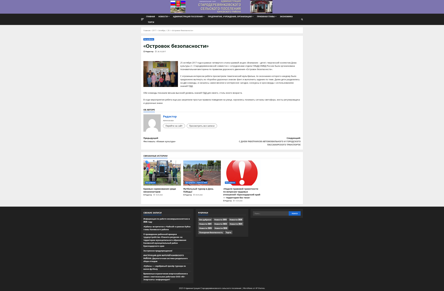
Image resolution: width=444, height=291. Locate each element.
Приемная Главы (266, 16)
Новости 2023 (220, 223)
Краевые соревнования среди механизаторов (159, 190)
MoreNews (248, 288)
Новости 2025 (205, 228)
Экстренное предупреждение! (157, 250)
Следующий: (270, 141)
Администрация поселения (188, 16)
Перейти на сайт (174, 125)
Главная (150, 16)
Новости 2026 (202, 183)
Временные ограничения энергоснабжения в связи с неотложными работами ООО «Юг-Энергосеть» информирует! (165, 276)
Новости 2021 (205, 223)
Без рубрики (148, 39)
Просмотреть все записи (202, 125)
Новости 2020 (236, 219)
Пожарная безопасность (211, 232)
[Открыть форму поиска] (302, 19)
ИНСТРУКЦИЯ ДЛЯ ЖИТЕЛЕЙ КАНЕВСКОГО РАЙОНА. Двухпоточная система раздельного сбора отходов (165, 258)
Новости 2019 (220, 219)
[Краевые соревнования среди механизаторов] (162, 173)
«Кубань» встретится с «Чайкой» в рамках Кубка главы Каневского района (166, 228)
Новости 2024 (236, 223)
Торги (151, 22)
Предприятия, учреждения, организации (230, 16)
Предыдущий (159, 139)
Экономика (286, 16)
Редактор (149, 51)
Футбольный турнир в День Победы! (198, 190)
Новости (163, 16)
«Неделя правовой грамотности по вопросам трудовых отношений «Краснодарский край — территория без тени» (241, 193)
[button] (142, 19)
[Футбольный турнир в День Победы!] (202, 173)
